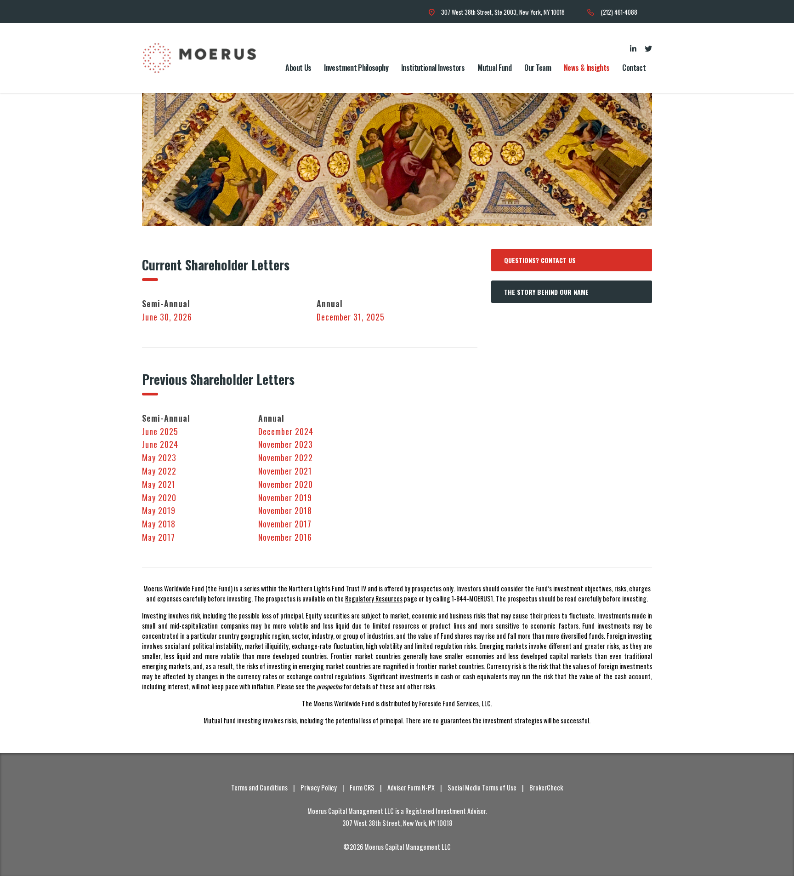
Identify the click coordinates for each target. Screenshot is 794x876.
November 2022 (285, 458)
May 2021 (159, 484)
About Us (298, 67)
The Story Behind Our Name (546, 292)
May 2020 (159, 498)
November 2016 (285, 537)
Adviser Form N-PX (411, 787)
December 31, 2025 (351, 317)
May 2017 (158, 537)
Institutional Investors (433, 67)
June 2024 (160, 444)
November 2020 (285, 484)
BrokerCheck (546, 787)
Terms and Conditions (259, 787)
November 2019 (285, 498)
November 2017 (285, 524)
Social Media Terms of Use (482, 787)
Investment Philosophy (356, 67)
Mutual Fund (494, 67)
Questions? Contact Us (540, 260)
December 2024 (285, 431)
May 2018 (159, 524)
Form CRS (362, 787)
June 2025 (160, 431)
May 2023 (159, 458)
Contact (634, 67)
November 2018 (285, 510)
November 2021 (285, 471)
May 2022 (159, 471)
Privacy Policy (319, 787)
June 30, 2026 (167, 317)
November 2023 (285, 444)
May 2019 (159, 510)
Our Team (537, 67)
